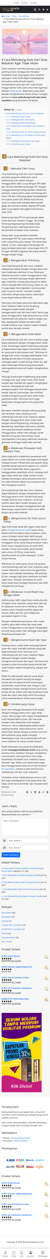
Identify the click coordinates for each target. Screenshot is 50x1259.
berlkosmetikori (21, 1140)
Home (6, 16)
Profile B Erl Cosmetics (12, 929)
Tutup (18, 110)
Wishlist (24, 3)
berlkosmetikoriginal (20, 1138)
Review (5, 933)
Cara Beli (33, 3)
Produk (16, 3)
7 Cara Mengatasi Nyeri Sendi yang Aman (20, 889)
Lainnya (5, 921)
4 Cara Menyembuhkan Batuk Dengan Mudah (22, 896)
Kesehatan (6, 917)
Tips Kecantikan (9, 937)
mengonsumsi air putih (19, 529)
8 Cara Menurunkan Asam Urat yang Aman (21, 882)
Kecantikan (24, 16)
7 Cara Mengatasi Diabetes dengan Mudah (21, 875)
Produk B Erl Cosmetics (12, 925)
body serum (16, 90)
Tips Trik (5, 941)
